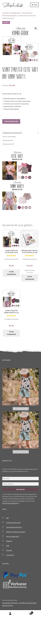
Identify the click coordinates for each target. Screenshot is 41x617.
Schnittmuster (27, 13)
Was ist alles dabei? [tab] (9, 137)
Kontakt (9, 550)
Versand (31, 272)
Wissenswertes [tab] (8, 140)
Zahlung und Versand (13, 523)
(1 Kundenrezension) (11, 259)
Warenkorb (26, 611)
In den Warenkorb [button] (11, 273)
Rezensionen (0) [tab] (8, 144)
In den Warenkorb (11, 121)
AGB (7, 546)
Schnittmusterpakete (9, 16)
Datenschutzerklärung (10, 503)
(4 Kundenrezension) (30, 259)
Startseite (5, 13)
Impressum (10, 555)
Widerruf (9, 541)
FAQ (7, 518)
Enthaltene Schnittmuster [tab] (12, 133)
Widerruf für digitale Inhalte (15, 532)
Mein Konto (10, 613)
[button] (35, 28)
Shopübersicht (15, 13)
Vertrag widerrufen (12, 536)
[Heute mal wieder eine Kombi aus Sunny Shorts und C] (20, 387)
